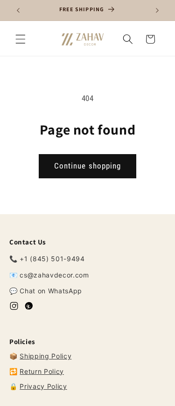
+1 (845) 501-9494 (52, 259)
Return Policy (42, 371)
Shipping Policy (45, 356)
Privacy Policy (43, 386)
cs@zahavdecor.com (54, 275)
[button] (20, 39)
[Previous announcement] (18, 10)
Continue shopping (87, 166)
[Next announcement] (157, 10)
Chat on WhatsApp (51, 291)
